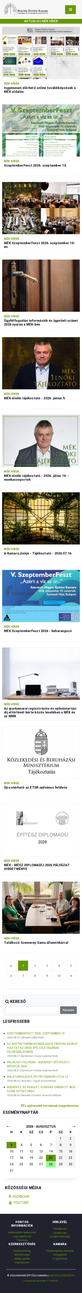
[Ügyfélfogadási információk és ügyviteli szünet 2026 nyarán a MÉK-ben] (41, 285)
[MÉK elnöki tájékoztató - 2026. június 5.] (41, 363)
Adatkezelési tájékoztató (22, 1232)
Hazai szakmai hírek (46, 1055)
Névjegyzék (60, 1254)
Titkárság (22, 1240)
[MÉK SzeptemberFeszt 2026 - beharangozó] (41, 596)
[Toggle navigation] (70, 9)
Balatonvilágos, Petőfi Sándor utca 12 (37, 1077)
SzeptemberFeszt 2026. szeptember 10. (36, 1033)
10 (59, 976)
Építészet (27, 1055)
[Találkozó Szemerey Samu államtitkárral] (41, 907)
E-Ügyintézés (59, 1258)
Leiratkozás (60, 1232)
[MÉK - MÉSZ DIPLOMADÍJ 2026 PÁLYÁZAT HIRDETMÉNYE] (41, 830)
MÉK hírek (11, 83)
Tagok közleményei (44, 1080)
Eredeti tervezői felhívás (47, 1095)
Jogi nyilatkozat (22, 1236)
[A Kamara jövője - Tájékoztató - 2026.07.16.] (41, 518)
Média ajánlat (22, 1258)
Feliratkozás (60, 1228)
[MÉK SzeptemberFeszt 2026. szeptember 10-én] (41, 208)
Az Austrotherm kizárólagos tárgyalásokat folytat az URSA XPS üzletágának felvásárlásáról (42, 1048)
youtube (21, 1203)
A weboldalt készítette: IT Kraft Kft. (41, 1280)
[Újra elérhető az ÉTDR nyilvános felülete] (41, 752)
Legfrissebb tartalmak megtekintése (51, 1106)
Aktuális (26, 1037)
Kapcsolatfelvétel (62, 1275)
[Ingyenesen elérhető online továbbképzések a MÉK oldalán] (41, 53)
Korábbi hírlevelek (60, 1236)
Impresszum (22, 1262)
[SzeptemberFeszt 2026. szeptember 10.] (41, 130)
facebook (21, 1197)
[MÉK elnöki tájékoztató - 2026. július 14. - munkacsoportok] (41, 440)
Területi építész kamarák (60, 1250)
